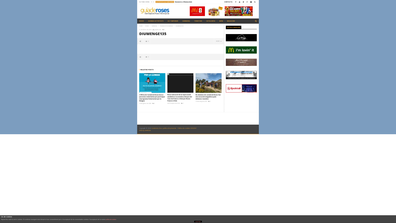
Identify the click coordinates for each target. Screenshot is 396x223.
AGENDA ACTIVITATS (156, 21)
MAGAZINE (231, 21)
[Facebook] (236, 2)
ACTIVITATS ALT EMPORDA (165, 2)
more (218, 41)
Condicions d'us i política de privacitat (163, 128)
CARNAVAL (186, 21)
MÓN (221, 21)
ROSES (141, 21)
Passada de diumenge (166, 26)
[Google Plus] (247, 2)
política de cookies (111, 219)
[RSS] (255, 2)
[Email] (251, 2)
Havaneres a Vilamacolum (183, 2)
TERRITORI (198, 21)
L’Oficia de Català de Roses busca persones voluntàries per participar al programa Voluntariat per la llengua (152, 98)
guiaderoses (157, 29)
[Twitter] (243, 2)
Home (141, 26)
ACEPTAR (198, 221)
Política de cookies (184, 128)
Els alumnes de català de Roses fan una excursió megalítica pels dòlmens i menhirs (208, 97)
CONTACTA (228, 2)
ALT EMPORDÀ (173, 21)
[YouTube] (240, 2)
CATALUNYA (210, 21)
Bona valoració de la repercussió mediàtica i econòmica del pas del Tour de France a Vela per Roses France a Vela (179, 98)
